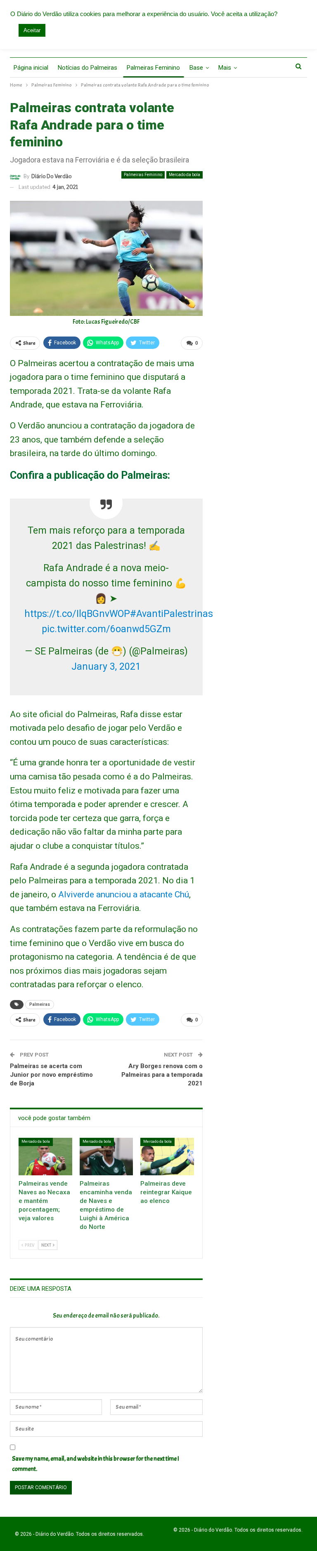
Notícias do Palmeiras (87, 67)
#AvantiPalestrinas (171, 613)
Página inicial (31, 67)
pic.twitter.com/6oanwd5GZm (106, 629)
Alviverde (76, 894)
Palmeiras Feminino (153, 67)
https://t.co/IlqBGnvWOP (77, 613)
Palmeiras (39, 1004)
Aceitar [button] (32, 30)
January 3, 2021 (106, 666)
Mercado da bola (184, 174)
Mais (224, 67)
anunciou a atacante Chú (142, 894)
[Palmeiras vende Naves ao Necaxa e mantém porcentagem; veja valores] (45, 1156)
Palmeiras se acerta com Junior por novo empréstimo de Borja (51, 1074)
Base (196, 67)
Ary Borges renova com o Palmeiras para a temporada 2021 (162, 1074)
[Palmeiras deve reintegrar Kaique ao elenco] (167, 1156)
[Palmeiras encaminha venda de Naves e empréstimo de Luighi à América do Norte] (106, 1156)
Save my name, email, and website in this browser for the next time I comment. (95, 1464)
